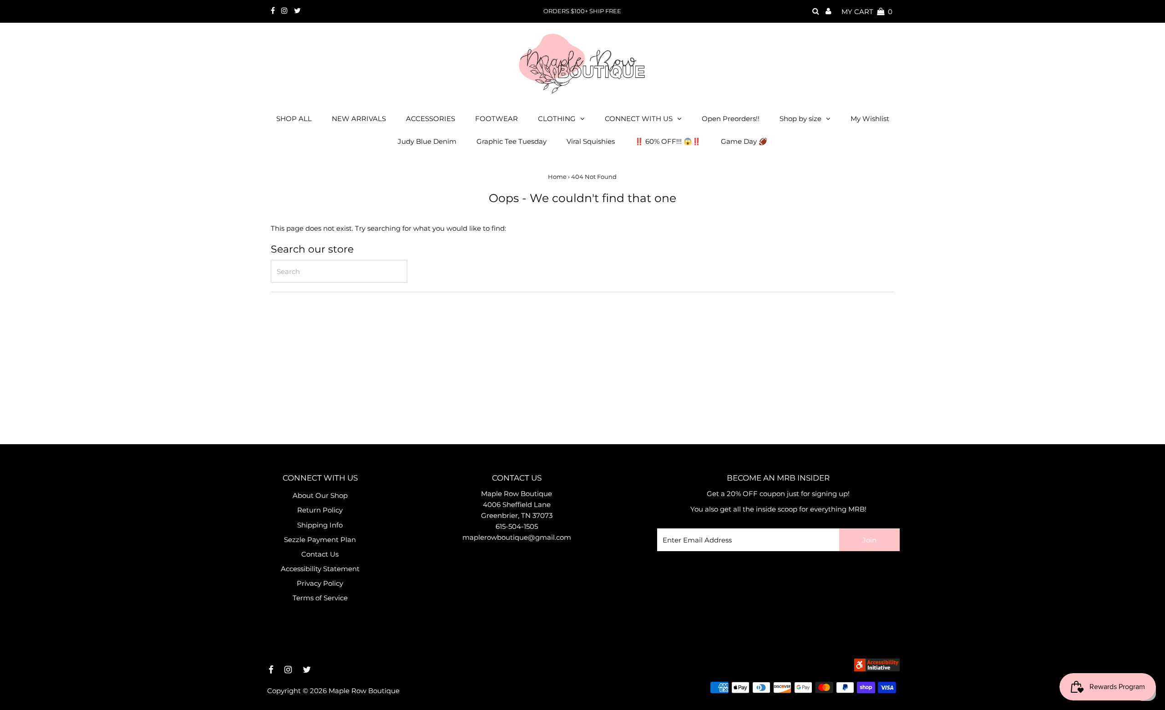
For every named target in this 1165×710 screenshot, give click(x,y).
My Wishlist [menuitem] (870, 118)
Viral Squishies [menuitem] (591, 141)
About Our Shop (320, 495)
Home (557, 176)
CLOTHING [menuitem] (557, 118)
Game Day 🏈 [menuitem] (744, 141)
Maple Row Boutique (364, 690)
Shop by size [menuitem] (800, 118)
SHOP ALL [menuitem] (294, 118)
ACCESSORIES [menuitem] (430, 118)
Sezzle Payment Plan (320, 539)
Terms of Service (320, 597)
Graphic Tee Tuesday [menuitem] (511, 141)
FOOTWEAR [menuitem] (496, 118)
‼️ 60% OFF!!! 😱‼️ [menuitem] (668, 141)
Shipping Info (320, 525)
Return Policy (320, 510)
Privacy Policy (320, 583)
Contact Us (320, 554)
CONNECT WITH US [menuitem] (639, 118)
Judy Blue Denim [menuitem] (427, 141)
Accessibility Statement (320, 568)
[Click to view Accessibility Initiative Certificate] (877, 668)
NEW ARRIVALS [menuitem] (359, 118)
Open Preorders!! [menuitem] (731, 118)
